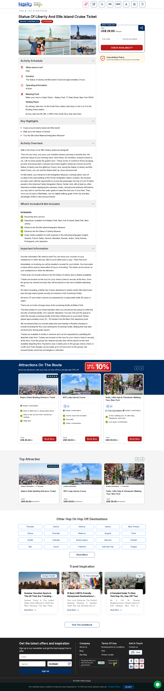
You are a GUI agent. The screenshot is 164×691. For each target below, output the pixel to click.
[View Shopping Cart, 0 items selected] (134, 4)
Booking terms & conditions (113, 647)
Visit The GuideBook (82, 624)
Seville (30, 540)
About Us (83, 647)
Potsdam (30, 527)
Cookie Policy (114, 687)
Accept (128, 687)
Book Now (49, 439)
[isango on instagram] (141, 661)
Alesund (107, 540)
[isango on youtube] (136, 666)
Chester (133, 540)
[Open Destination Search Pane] (102, 4)
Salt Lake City (108, 547)
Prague (134, 547)
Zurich (56, 547)
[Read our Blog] (94, 4)
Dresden (56, 533)
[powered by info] (113, 664)
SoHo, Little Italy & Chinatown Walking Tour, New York (123, 398)
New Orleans (133, 527)
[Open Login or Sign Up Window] (126, 4)
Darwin (56, 527)
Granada (56, 540)
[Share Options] (141, 28)
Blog (81, 651)
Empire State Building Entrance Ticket (37, 397)
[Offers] (86, 4)
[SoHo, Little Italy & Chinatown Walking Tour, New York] (123, 384)
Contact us (133, 647)
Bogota (108, 533)
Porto (133, 533)
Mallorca (82, 533)
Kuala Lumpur (82, 540)
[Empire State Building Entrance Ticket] (38, 384)
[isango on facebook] (131, 661)
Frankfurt (82, 547)
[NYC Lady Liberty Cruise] (81, 384)
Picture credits (107, 655)
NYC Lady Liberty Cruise (74, 397)
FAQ (103, 651)
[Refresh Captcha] (69, 664)
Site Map (83, 655)
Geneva (82, 527)
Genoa (108, 527)
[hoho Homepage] (25, 4)
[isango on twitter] (136, 661)
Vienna (30, 533)
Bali (30, 547)
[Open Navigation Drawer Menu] (142, 4)
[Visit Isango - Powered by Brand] (38, 5)
